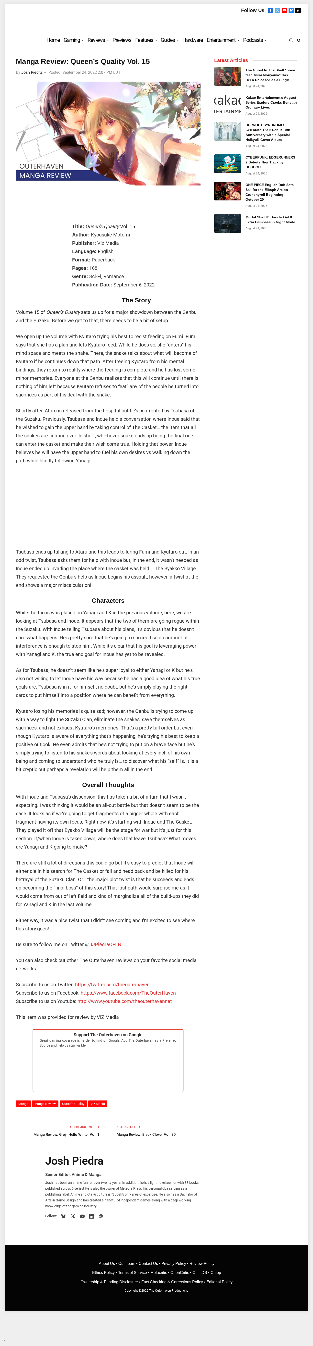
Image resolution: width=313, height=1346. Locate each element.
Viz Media (98, 1104)
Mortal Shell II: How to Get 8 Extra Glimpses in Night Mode (270, 219)
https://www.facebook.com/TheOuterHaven (128, 993)
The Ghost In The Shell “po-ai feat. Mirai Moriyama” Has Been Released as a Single (270, 75)
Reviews (96, 40)
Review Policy (202, 1263)
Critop (216, 1273)
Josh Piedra (31, 72)
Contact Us (148, 1263)
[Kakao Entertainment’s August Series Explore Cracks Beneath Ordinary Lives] (227, 104)
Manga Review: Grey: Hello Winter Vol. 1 (67, 1134)
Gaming (72, 40)
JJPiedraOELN (105, 944)
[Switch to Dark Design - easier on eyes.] (291, 40)
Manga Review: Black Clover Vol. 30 (146, 1134)
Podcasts (253, 40)
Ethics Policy (104, 1273)
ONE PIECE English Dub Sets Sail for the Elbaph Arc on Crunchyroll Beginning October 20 (270, 192)
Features (144, 40)
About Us (107, 1263)
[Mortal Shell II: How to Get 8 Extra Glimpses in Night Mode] (227, 223)
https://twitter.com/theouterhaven (112, 985)
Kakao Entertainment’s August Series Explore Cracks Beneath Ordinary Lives (271, 102)
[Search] (298, 40)
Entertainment (221, 40)
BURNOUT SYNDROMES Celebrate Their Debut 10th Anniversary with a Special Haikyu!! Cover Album (268, 132)
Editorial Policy (219, 1282)
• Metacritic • (158, 1273)
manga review (45, 1104)
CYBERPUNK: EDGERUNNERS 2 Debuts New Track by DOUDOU (270, 162)
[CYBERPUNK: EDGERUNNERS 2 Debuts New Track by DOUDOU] (227, 163)
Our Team (126, 1263)
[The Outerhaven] (156, 22)
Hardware (192, 40)
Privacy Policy (173, 1263)
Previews (121, 40)
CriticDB (199, 1273)
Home (53, 40)
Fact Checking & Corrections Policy (172, 1282)
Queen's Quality (73, 1104)
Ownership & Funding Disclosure (109, 1282)
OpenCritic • (181, 1273)
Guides (168, 40)
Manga (23, 1104)
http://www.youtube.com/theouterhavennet (125, 1001)
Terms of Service (132, 1273)
